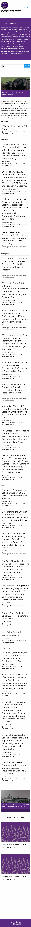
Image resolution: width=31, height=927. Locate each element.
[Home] (4, 5)
